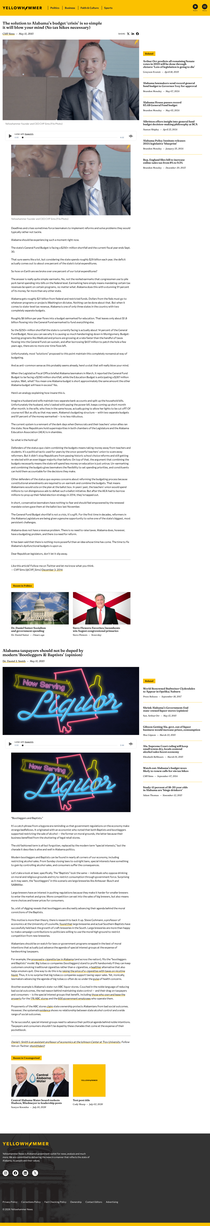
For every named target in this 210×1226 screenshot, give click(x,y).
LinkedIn (133, 33)
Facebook (137, 33)
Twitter (128, 33)
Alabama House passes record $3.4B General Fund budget (162, 104)
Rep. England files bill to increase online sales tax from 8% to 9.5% (164, 161)
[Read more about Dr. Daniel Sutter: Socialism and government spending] (40, 608)
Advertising (112, 1201)
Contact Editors (93, 1201)
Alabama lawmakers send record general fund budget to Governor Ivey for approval (170, 85)
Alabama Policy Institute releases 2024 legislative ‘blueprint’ (164, 142)
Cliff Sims (9, 33)
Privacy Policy (10, 1201)
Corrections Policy (31, 1201)
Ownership (76, 1201)
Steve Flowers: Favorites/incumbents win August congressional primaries (96, 629)
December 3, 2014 (52, 569)
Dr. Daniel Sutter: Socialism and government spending (28, 629)
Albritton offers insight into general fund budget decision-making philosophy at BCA (170, 123)
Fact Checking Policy (55, 1201)
